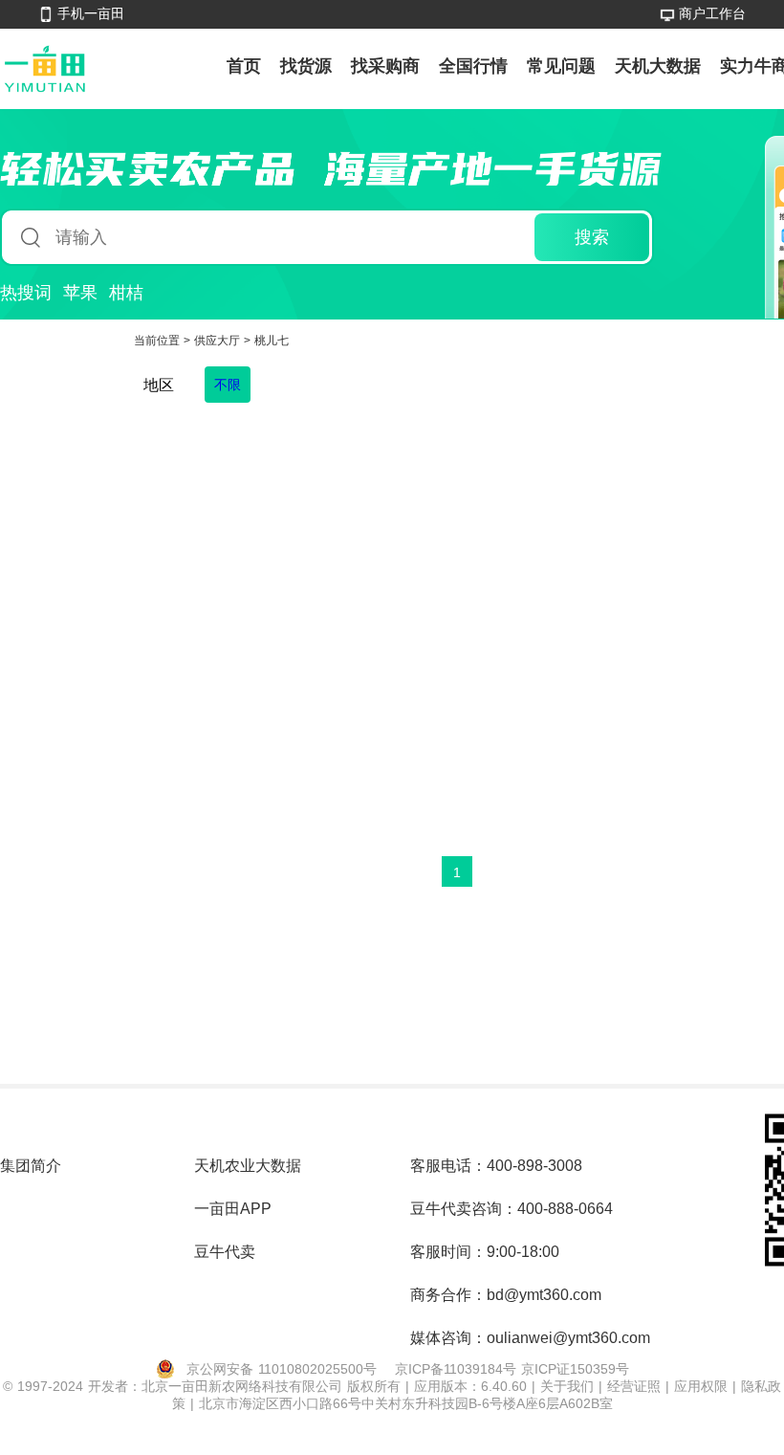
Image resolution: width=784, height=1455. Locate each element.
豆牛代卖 (224, 1252)
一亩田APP (233, 1209)
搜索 (592, 237)
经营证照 (636, 1386)
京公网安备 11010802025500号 (281, 1369)
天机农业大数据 (247, 1165)
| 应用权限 (698, 1386)
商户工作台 (712, 13)
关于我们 (569, 1386)
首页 (244, 66)
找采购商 (385, 66)
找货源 (306, 66)
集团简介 (30, 1165)
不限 (227, 384)
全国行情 (473, 66)
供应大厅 (219, 340)
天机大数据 (658, 66)
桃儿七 (271, 340)
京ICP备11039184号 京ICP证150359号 (512, 1369)
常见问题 (561, 66)
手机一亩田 (90, 13)
